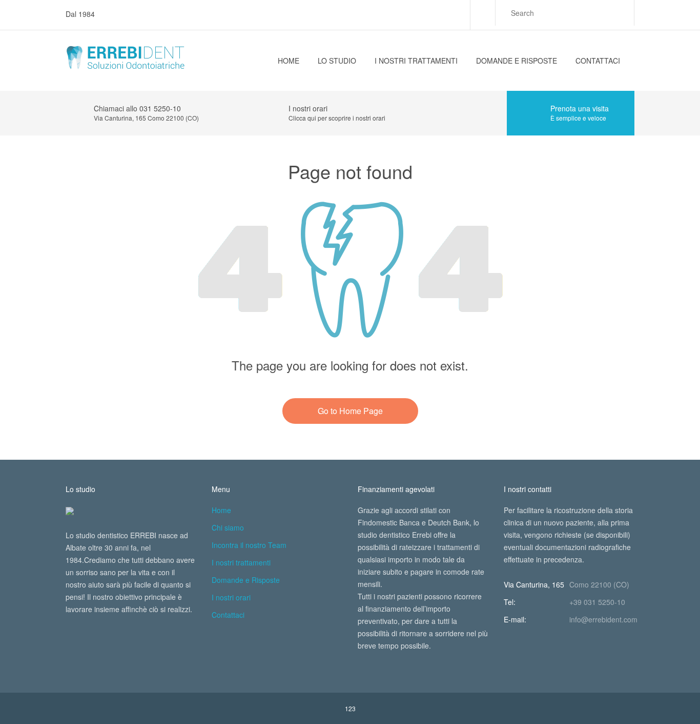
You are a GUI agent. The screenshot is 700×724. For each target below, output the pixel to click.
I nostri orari (231, 597)
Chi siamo (228, 527)
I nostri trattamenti (416, 60)
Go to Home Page (350, 411)
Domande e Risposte (516, 60)
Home (288, 60)
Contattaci (597, 60)
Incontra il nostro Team (249, 545)
